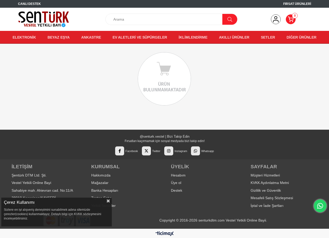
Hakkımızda (101, 175)
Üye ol (176, 183)
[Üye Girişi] (276, 19)
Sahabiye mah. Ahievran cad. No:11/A (42, 190)
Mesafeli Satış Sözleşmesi (272, 198)
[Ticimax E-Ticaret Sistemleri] (165, 234)
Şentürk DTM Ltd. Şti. (29, 175)
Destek (176, 190)
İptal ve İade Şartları (267, 206)
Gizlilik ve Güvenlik (266, 190)
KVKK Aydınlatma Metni (270, 183)
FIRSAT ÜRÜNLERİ (297, 4)
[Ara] (229, 19)
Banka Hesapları (104, 190)
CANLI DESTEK (29, 4)
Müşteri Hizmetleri (265, 175)
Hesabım (178, 175)
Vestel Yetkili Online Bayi (31, 183)
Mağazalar (99, 183)
